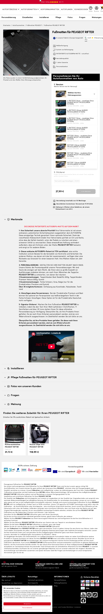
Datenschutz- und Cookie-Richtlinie (60, 607)
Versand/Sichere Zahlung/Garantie (60, 581)
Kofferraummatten (50, 9)
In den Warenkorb (86, 191)
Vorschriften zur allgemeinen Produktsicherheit (12, 584)
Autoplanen (67, 9)
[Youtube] (83, 594)
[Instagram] (89, 594)
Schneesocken (81, 9)
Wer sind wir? (6, 580)
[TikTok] (94, 594)
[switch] (9, 18)
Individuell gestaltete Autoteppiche (35, 581)
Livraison (78, 607)
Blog (55, 586)
